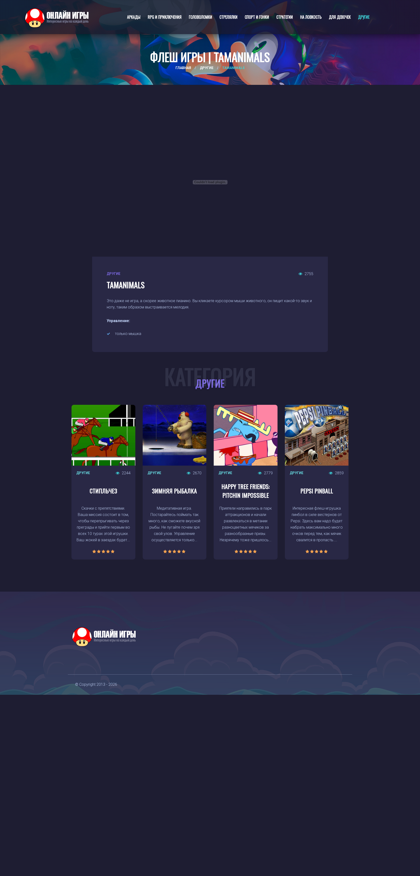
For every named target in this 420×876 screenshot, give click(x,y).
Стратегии (284, 17)
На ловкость (311, 17)
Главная (183, 68)
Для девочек (340, 17)
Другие (363, 17)
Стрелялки (228, 17)
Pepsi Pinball (316, 490)
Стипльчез (103, 490)
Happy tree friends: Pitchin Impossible (245, 490)
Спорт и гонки (257, 17)
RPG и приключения (165, 17)
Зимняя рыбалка (174, 490)
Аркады (133, 17)
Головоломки (200, 17)
